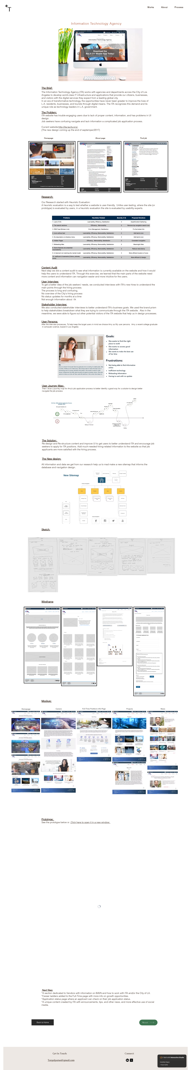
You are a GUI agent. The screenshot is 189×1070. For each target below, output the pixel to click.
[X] (131, 1060)
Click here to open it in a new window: (90, 822)
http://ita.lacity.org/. (68, 126)
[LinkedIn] (127, 1060)
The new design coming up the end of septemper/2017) (71, 129)
